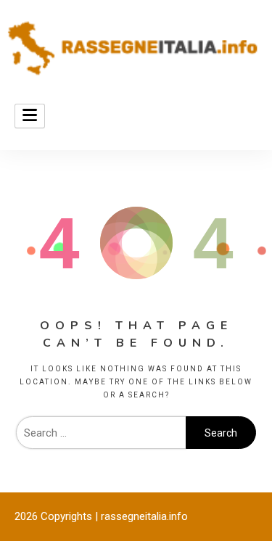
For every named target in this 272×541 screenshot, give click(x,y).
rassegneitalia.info (144, 516)
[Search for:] (101, 432)
